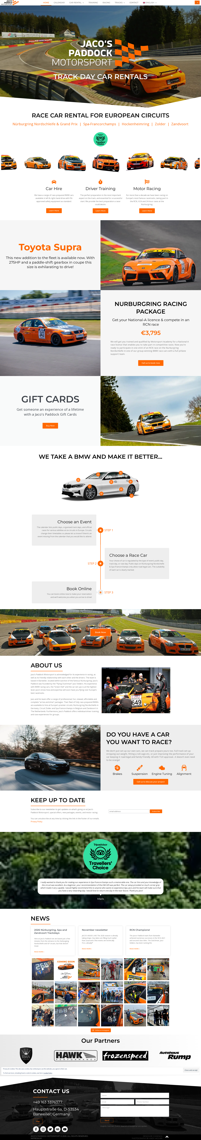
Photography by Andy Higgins (147, 1138)
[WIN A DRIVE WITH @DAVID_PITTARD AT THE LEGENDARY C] (89, 969)
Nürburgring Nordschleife (34, 124)
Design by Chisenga (152, 1136)
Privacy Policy (36, 821)
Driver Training (100, 188)
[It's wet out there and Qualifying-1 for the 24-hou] (89, 992)
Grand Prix (69, 124)
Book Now (100, 632)
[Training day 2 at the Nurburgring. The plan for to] (89, 1015)
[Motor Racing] (147, 182)
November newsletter (95, 930)
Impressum (36, 1138)
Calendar (59, 3)
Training (93, 3)
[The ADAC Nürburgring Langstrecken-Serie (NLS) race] (135, 969)
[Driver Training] (100, 182)
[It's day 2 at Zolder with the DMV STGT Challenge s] (158, 992)
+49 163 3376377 (47, 1102)
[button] (34, 889)
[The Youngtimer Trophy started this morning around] (43, 992)
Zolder (160, 124)
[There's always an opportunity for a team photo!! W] (112, 969)
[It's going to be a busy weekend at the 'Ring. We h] (135, 1015)
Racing (106, 3)
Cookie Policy (47, 1073)
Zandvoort (179, 124)
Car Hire (54, 188)
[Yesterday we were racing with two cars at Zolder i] (43, 1015)
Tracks (118, 3)
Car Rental (75, 3)
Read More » (39, 952)
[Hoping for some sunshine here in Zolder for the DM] (135, 992)
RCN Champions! (140, 930)
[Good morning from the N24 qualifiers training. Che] (66, 1015)
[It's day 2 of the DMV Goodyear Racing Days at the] (158, 1015)
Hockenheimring (135, 124)
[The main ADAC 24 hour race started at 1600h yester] (158, 969)
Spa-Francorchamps (99, 124)
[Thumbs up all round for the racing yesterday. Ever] (112, 1015)
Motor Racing (147, 188)
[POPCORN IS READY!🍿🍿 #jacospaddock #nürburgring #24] (43, 969)
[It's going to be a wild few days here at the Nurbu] (112, 992)
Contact (133, 3)
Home (46, 3)
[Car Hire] (54, 182)
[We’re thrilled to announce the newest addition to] (66, 969)
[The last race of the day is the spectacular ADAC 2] (66, 992)
